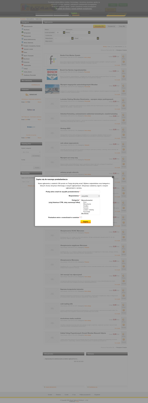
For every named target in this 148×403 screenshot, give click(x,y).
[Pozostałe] (90, 212)
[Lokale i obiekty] (90, 210)
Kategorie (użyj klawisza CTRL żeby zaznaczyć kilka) (64, 201)
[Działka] (90, 206)
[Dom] (90, 202)
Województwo (74, 196)
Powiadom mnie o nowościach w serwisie (64, 217)
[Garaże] (90, 208)
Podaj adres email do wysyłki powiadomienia (63, 192)
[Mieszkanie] (90, 204)
